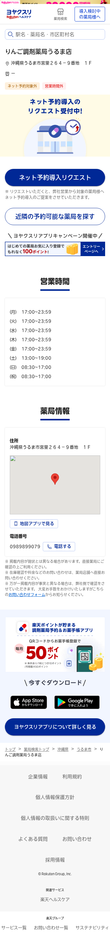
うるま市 (84, 749)
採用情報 (55, 859)
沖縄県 (62, 749)
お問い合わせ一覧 (51, 928)
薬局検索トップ (36, 749)
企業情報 (38, 776)
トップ (10, 749)
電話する (62, 546)
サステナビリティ (92, 928)
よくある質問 (33, 839)
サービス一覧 (14, 928)
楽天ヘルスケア (55, 899)
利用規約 (72, 776)
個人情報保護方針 (55, 797)
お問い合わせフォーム (27, 594)
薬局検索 (60, 18)
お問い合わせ (77, 839)
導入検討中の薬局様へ (90, 14)
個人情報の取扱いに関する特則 (55, 818)
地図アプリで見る (37, 523)
